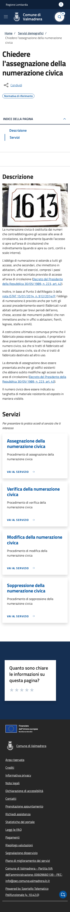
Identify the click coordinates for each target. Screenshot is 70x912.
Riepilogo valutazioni (19, 845)
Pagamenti (12, 837)
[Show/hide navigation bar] (5, 16)
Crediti (9, 767)
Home (8, 33)
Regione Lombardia (17, 5)
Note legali (12, 783)
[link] (22, 472)
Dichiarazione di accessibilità (24, 790)
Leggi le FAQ (13, 829)
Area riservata (14, 759)
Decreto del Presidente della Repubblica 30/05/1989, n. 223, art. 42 (32, 281)
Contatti (10, 798)
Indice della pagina (18, 119)
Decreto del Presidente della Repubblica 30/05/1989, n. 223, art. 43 (34, 379)
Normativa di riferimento (18, 95)
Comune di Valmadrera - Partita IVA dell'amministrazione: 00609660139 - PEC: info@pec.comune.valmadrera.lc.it (33, 874)
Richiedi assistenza (18, 814)
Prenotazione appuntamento (24, 806)
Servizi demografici (31, 33)
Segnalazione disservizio (21, 853)
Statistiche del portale (20, 822)
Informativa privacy (18, 775)
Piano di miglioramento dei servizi (27, 860)
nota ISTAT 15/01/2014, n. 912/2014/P (28, 296)
